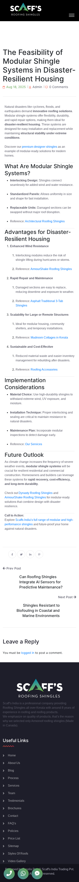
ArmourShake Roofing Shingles (51, 269)
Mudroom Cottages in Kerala (49, 337)
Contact (13, 815)
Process (13, 778)
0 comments (58, 87)
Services (13, 785)
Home (12, 755)
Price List (14, 838)
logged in (27, 653)
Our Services (33, 444)
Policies (13, 830)
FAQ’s (12, 823)
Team (11, 793)
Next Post (65, 597)
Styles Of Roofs (18, 853)
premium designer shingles (39, 146)
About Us (14, 762)
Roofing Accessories (44, 369)
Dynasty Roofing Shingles (36, 493)
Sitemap (13, 846)
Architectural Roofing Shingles (45, 221)
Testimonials (16, 800)
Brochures (14, 808)
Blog (11, 770)
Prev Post (13, 568)
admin (37, 87)
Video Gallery (17, 861)
